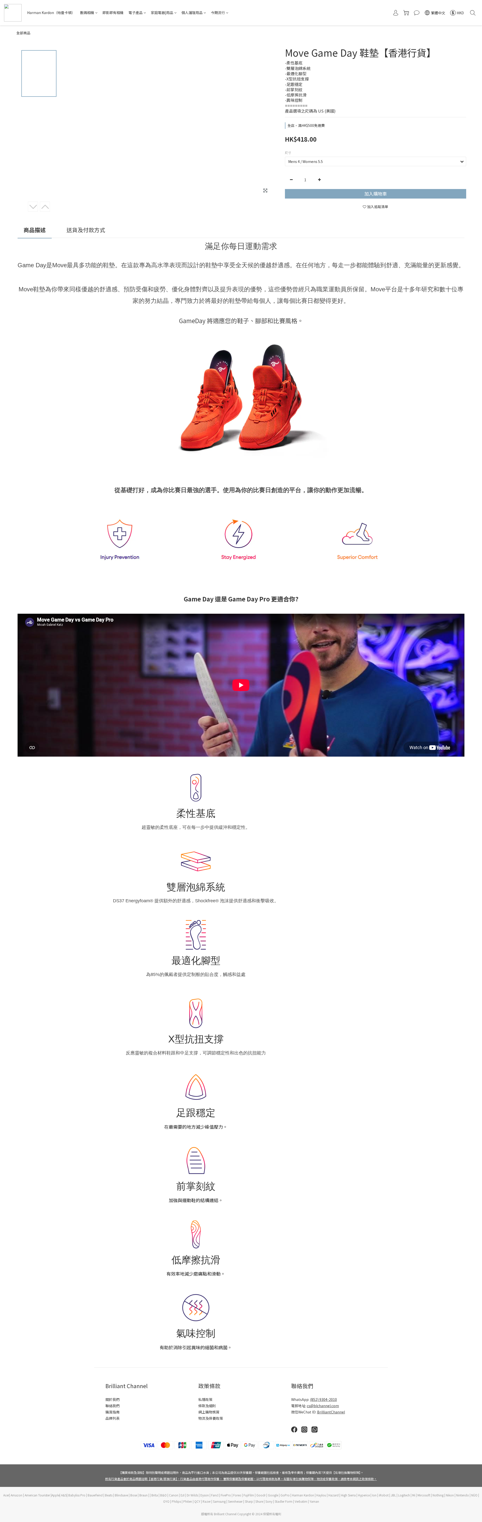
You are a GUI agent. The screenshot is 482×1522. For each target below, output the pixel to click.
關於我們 (112, 1399)
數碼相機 (87, 12)
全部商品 (23, 32)
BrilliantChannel (331, 1411)
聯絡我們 (112, 1405)
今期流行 (218, 12)
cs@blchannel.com (323, 1405)
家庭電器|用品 (162, 12)
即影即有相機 (113, 12)
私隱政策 (205, 1399)
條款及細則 (207, 1405)
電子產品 (136, 12)
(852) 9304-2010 (323, 1399)
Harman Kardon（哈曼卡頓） (51, 12)
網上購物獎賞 (208, 1411)
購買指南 (112, 1411)
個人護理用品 (192, 12)
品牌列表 (112, 1418)
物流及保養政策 (210, 1418)
